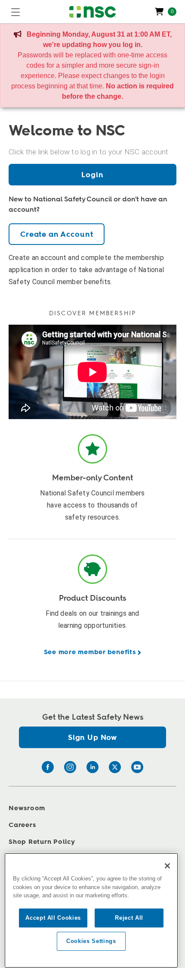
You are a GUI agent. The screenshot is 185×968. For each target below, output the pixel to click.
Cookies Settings (91, 941)
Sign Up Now (92, 737)
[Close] (167, 865)
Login (92, 175)
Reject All (129, 918)
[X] (115, 767)
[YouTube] (137, 767)
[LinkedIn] (92, 767)
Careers (22, 825)
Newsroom (27, 808)
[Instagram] (70, 767)
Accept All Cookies (53, 918)
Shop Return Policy (42, 842)
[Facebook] (48, 767)
